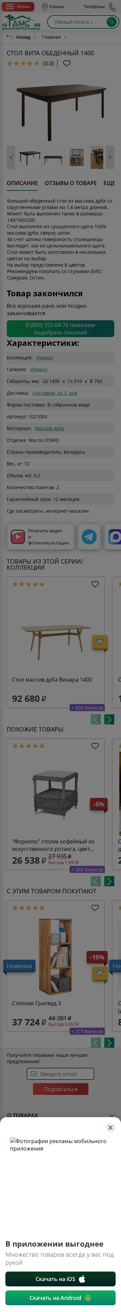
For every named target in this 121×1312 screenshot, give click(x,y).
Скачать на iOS (55, 1279)
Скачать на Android (55, 1298)
